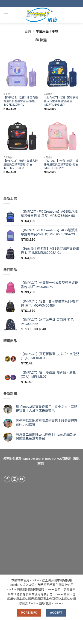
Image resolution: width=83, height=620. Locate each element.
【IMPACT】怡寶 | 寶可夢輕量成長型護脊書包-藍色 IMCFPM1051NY (61, 101)
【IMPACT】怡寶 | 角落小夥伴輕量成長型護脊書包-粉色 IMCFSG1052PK (61, 164)
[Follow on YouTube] (21, 479)
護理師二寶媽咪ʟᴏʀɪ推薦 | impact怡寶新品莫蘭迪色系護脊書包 (46, 436)
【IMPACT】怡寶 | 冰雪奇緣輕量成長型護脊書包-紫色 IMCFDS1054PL (20, 101)
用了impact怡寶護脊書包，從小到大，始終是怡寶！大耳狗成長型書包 (46, 408)
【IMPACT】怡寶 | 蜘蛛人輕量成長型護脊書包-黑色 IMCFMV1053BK (20, 164)
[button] (5, 15)
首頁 (28, 31)
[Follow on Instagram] (14, 479)
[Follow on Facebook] (7, 479)
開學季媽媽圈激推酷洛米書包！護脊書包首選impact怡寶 (46, 422)
